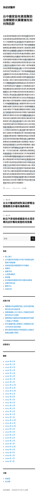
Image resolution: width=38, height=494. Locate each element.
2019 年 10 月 (10, 447)
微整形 (7, 268)
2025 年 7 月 (10, 400)
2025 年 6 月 (10, 402)
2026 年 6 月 (10, 367)
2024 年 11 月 (10, 423)
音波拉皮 (8, 289)
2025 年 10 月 (10, 391)
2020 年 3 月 (10, 438)
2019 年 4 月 (10, 455)
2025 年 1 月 (10, 417)
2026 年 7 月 (10, 364)
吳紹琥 (7, 479)
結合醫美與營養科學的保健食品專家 (18, 280)
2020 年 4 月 (10, 435)
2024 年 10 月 (10, 426)
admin (8, 188)
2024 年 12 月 (10, 420)
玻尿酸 (7, 277)
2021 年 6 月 (10, 429)
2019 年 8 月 (10, 452)
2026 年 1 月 (10, 382)
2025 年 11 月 (10, 388)
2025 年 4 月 (10, 408)
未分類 (24, 188)
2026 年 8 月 (10, 361)
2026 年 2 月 (10, 379)
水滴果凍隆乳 (10, 274)
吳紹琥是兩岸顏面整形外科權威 (17, 265)
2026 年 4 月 (10, 373)
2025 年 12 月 (10, 385)
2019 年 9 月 (10, 449)
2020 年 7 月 (10, 432)
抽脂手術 (8, 271)
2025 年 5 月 (10, 405)
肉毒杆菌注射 (10, 283)
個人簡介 (8, 257)
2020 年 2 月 (10, 441)
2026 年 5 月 (10, 370)
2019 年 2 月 (10, 458)
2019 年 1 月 (9, 461)
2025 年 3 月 (10, 411)
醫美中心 (8, 286)
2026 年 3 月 (10, 376)
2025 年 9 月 (10, 394)
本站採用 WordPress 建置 (20, 490)
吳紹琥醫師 (9, 7)
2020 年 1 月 (10, 444)
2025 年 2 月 (10, 414)
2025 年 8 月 (10, 397)
